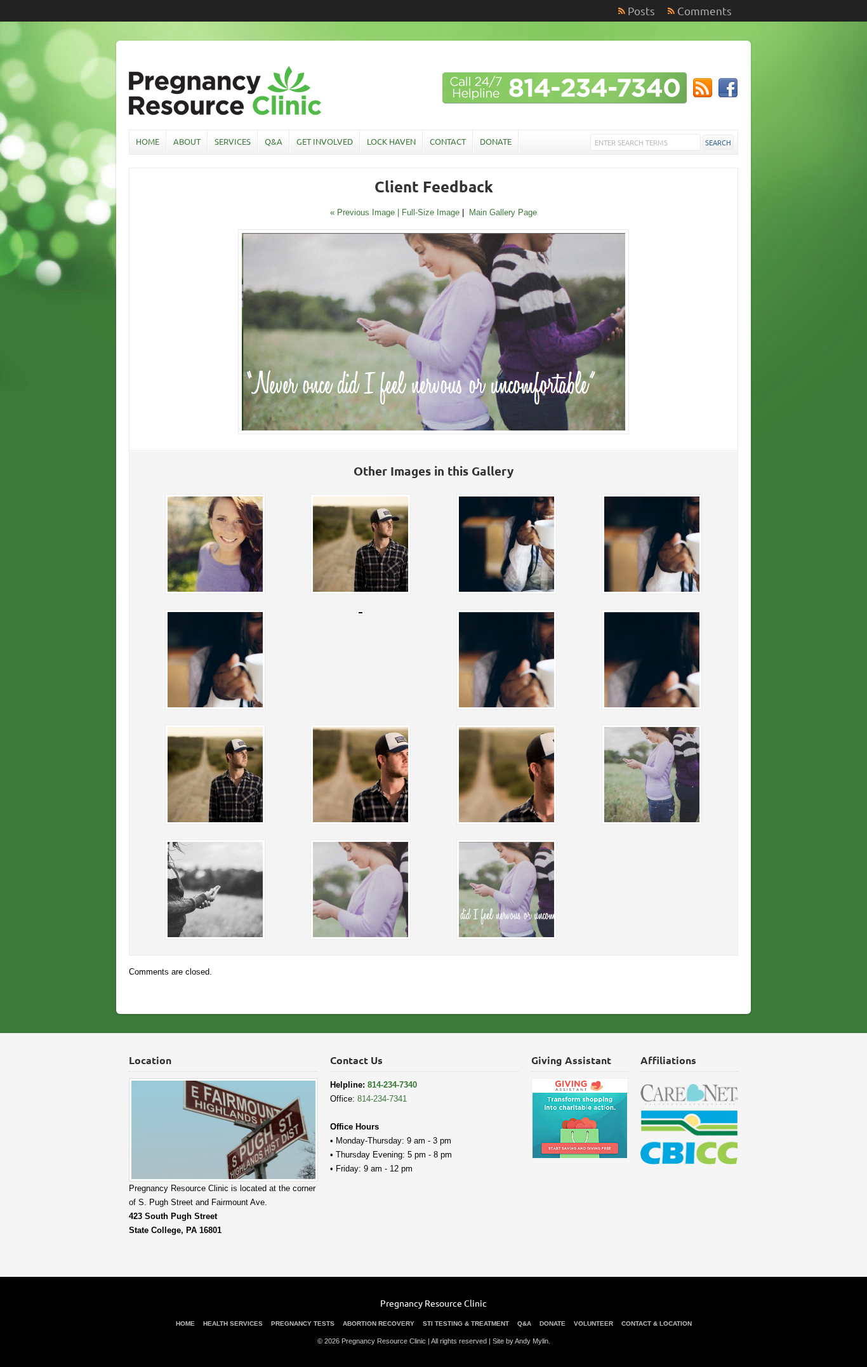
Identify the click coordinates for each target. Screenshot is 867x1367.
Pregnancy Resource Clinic (433, 1303)
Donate (496, 141)
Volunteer (593, 1323)
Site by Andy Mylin (520, 1341)
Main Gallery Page (503, 212)
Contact (448, 141)
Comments (704, 10)
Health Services (233, 1323)
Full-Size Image (431, 212)
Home (147, 141)
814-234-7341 (382, 1099)
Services (233, 141)
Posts (641, 10)
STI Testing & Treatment (466, 1323)
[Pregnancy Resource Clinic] (226, 114)
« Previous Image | (366, 212)
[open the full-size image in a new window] (433, 431)
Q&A (273, 141)
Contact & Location (656, 1323)
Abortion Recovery (378, 1323)
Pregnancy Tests (302, 1323)
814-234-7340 (392, 1085)
